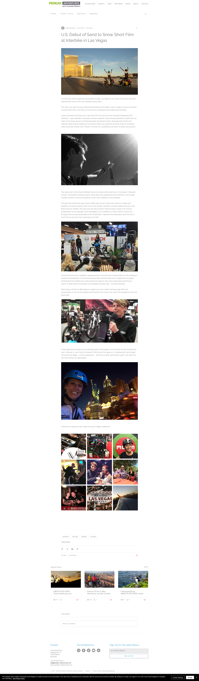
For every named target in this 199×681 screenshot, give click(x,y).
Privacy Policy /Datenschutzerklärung (104, 671)
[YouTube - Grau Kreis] (93, 650)
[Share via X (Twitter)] (67, 549)
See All (146, 567)
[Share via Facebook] (62, 549)
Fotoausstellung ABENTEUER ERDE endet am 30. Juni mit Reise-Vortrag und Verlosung (132, 592)
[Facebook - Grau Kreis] (83, 650)
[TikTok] (88, 650)
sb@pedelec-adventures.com (60, 663)
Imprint (88, 671)
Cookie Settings (178, 677)
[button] (146, 14)
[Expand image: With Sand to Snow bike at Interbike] (99, 446)
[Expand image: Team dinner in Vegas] (73, 498)
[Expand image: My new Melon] (125, 446)
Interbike (84, 536)
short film (75, 536)
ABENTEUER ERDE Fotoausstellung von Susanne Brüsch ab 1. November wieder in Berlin (65, 592)
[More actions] (136, 28)
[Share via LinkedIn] (72, 549)
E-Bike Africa (94, 14)
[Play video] (99, 320)
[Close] (196, 677)
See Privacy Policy (19, 678)
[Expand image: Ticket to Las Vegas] (99, 498)
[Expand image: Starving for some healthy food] (99, 472)
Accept (190, 677)
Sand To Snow (81, 14)
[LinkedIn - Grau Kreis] (98, 650)
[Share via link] (77, 549)
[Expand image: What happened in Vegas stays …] (125, 498)
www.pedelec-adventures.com (61, 665)
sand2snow (65, 536)
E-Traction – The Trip (66, 14)
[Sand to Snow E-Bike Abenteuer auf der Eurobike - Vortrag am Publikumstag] (100, 579)
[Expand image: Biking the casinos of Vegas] (73, 472)
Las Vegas (93, 536)
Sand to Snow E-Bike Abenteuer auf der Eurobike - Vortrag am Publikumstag (99, 592)
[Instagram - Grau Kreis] (78, 650)
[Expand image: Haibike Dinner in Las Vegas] (73, 446)
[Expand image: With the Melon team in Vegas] (125, 472)
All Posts (53, 14)
